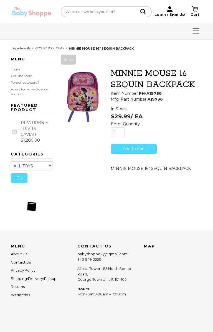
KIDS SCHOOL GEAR (50, 48)
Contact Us (21, 262)
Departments (21, 48)
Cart (195, 14)
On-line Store (21, 76)
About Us (19, 254)
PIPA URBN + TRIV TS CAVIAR (34, 128)
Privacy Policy (23, 270)
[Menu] (196, 31)
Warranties (20, 295)
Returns (18, 286)
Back (68, 59)
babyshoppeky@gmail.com (102, 254)
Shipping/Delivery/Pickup (34, 278)
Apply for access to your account (29, 91)
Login (15, 69)
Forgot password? (25, 82)
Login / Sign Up (169, 14)
